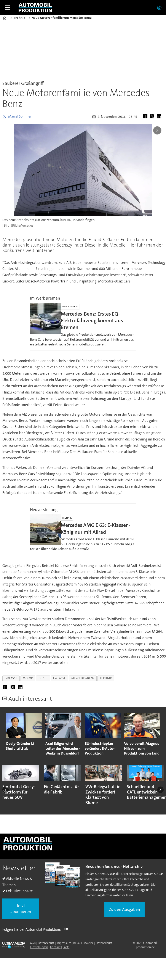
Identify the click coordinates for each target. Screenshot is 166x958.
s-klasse (11, 678)
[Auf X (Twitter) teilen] (153, 116)
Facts (66, 947)
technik (106, 678)
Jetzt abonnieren (20, 908)
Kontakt (55, 947)
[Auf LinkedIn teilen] (160, 116)
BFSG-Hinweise (83, 943)
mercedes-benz (82, 678)
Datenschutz (46, 943)
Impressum (63, 943)
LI (67, 928)
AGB (33, 943)
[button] (5, 790)
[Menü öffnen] (7, 7)
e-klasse (59, 678)
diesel (43, 678)
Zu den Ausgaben (124, 909)
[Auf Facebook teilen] (146, 116)
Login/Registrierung (160, 7)
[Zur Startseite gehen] (35, 7)
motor (28, 678)
